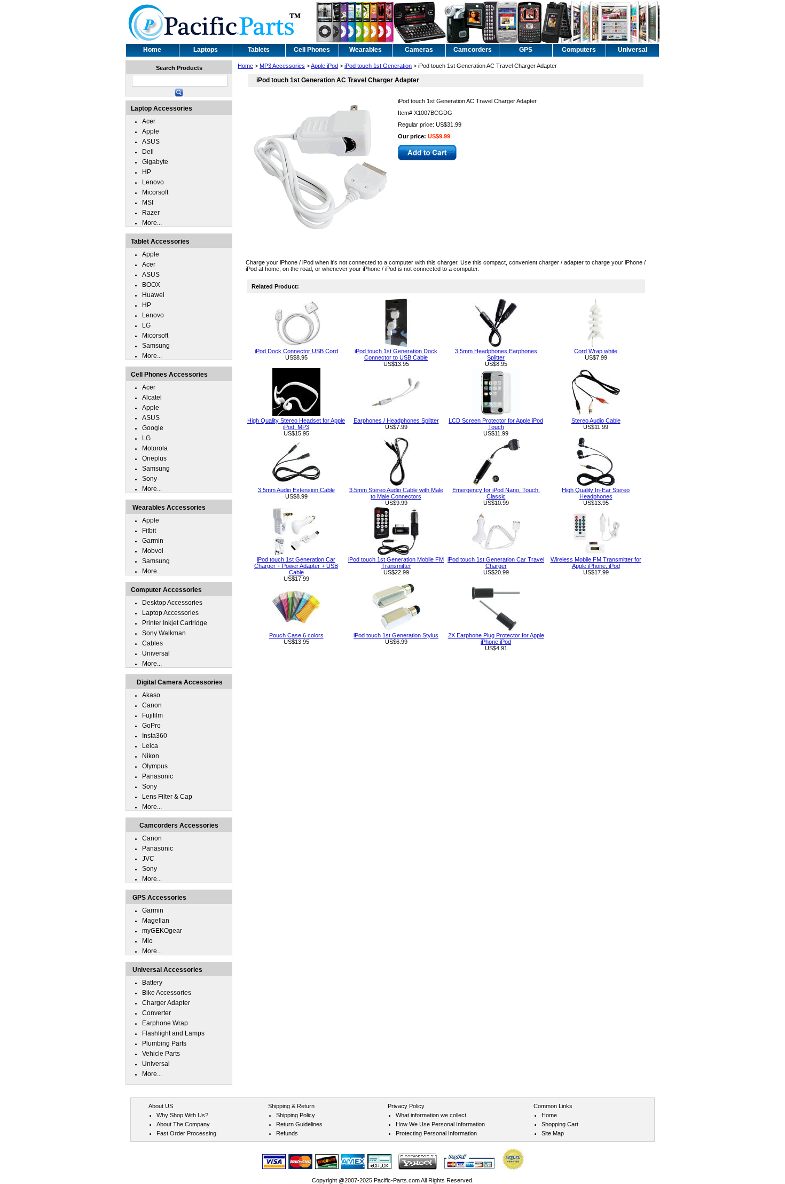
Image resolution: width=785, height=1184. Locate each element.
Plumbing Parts (164, 1043)
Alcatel (152, 397)
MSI (147, 202)
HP (146, 172)
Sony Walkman (164, 633)
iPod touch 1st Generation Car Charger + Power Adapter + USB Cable (296, 565)
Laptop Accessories (170, 613)
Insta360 (154, 735)
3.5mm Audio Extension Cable (296, 490)
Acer (148, 121)
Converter (156, 1013)
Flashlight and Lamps (173, 1033)
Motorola (155, 448)
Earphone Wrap (165, 1023)
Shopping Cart (559, 1124)
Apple (150, 131)
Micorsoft (155, 192)
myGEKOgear (162, 930)
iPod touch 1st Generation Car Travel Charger (496, 562)
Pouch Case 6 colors (296, 635)
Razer (151, 212)
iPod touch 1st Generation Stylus (396, 635)
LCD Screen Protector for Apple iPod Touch (496, 423)
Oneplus (154, 458)
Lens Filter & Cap (167, 796)
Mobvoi (152, 551)
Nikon (150, 756)
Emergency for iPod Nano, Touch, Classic (496, 493)
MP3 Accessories (282, 66)
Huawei (153, 295)
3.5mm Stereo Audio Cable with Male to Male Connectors (396, 493)
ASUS (151, 141)
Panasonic (157, 776)
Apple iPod (324, 66)
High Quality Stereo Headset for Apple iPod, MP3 (296, 423)
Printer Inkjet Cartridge (174, 623)
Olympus (155, 766)
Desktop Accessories (172, 602)
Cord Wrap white (595, 351)
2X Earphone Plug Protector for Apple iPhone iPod (496, 638)
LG (146, 325)
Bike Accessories (166, 992)
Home (245, 66)
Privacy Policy (406, 1106)
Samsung (156, 345)
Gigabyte (155, 162)
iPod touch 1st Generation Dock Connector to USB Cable (396, 354)
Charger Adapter (166, 1003)
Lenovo (153, 182)
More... (152, 223)
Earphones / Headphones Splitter (396, 420)
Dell (148, 151)
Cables (152, 643)
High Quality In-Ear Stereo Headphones (596, 493)
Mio (147, 941)
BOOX (151, 285)
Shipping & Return (291, 1106)
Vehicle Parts (161, 1053)
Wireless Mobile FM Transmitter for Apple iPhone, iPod (596, 562)
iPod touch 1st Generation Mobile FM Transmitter (396, 562)
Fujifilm (152, 715)
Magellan (155, 920)
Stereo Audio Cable (596, 420)
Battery (152, 982)
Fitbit (149, 530)
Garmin (152, 540)
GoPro (151, 725)
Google (152, 428)
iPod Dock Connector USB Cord (296, 351)
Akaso (151, 695)
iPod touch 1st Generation (378, 66)
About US (160, 1106)
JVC (148, 858)
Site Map (552, 1133)
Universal (156, 653)
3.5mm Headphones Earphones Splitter (496, 354)
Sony (149, 478)
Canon (152, 705)
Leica (150, 746)
